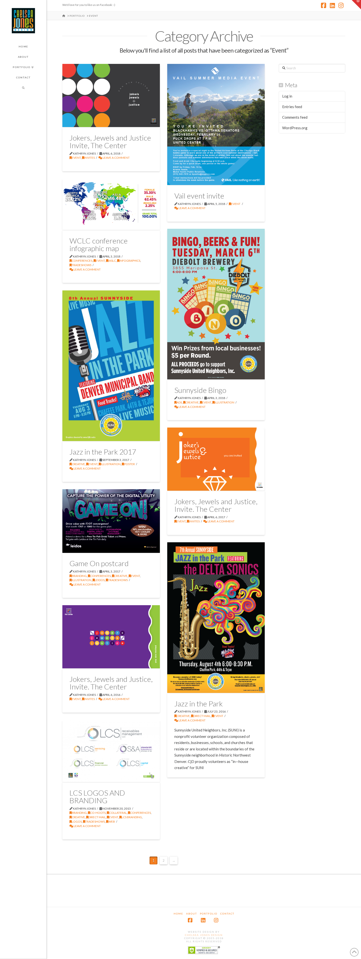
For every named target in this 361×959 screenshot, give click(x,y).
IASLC (112, 260)
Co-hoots (98, 813)
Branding (79, 576)
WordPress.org (294, 128)
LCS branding (132, 817)
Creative (192, 402)
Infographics (129, 260)
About (191, 913)
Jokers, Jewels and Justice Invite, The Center (110, 141)
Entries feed (292, 106)
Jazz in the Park (198, 703)
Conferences (82, 260)
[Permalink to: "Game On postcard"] (111, 521)
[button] (356, 4)
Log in (287, 96)
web (111, 821)
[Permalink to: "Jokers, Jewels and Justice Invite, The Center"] (111, 95)
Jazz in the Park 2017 (102, 451)
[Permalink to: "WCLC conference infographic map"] (111, 204)
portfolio (208, 913)
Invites (89, 157)
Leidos (100, 580)
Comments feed (294, 117)
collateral (118, 813)
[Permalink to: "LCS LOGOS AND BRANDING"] (111, 751)
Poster (129, 464)
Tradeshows (81, 265)
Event (76, 157)
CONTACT (227, 913)
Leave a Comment (116, 157)
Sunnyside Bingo (200, 390)
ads (179, 402)
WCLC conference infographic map (98, 244)
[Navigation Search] (23, 88)
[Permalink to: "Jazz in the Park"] (216, 617)
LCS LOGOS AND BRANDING (97, 796)
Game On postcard (99, 563)
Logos (77, 821)
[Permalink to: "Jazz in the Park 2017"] (111, 365)
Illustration (224, 402)
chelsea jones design (204, 934)
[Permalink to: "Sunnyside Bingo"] (216, 304)
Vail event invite (199, 195)
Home (178, 913)
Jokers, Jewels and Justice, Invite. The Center (215, 505)
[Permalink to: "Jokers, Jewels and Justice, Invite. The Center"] (216, 459)
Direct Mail (201, 716)
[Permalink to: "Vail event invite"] (216, 124)
